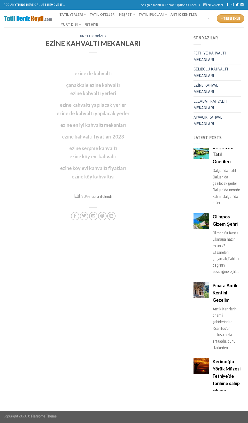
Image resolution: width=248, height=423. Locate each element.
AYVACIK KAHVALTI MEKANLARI (209, 120)
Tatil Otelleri (103, 14)
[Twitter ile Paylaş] (84, 216)
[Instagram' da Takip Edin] (232, 5)
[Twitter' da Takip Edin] (237, 5)
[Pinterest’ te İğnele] (102, 216)
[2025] (28, 18)
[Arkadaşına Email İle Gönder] (93, 216)
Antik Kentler (183, 14)
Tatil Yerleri (71, 14)
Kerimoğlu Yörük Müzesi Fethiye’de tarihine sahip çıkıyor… (226, 317)
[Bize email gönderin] (241, 5)
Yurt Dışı (69, 24)
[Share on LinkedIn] (111, 216)
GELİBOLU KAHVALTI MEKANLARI (211, 72)
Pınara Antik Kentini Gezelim (225, 234)
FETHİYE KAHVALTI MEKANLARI (210, 56)
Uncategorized (93, 36)
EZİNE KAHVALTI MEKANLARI (207, 88)
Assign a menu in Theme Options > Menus (170, 5)
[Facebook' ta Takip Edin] (227, 5)
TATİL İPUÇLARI (151, 14)
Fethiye (91, 24)
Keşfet (125, 14)
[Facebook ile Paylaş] (75, 216)
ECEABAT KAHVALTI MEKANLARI (210, 104)
